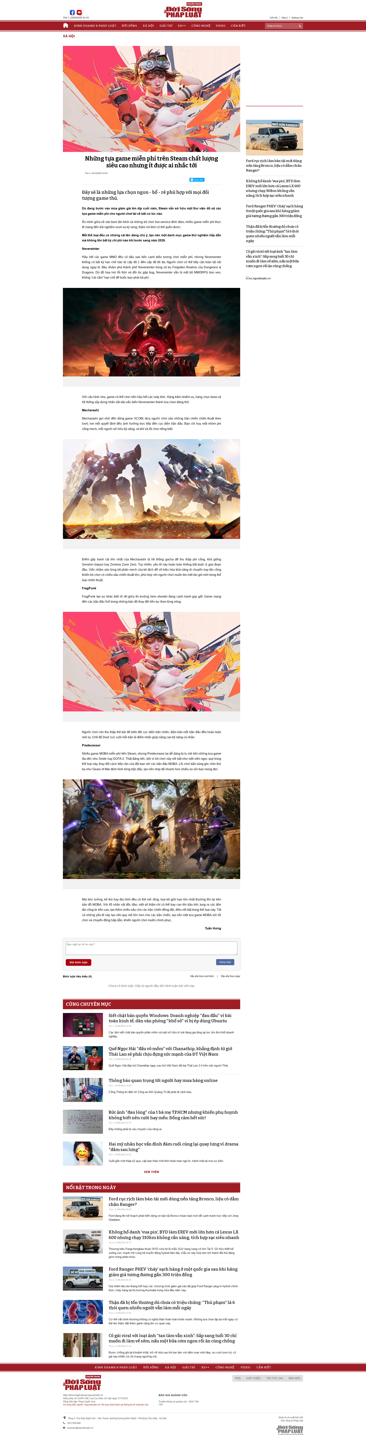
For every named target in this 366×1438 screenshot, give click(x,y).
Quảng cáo (297, 17)
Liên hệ (274, 17)
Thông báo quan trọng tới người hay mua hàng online (163, 1080)
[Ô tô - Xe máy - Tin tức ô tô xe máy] (258, 278)
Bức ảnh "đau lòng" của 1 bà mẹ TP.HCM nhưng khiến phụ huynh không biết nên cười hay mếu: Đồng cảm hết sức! (173, 1115)
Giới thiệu (253, 1378)
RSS (238, 1378)
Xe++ (182, 25)
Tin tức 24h (274, 1378)
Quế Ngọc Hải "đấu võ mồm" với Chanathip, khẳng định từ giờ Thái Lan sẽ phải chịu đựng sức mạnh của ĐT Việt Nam (170, 1051)
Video (221, 25)
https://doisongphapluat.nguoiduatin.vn (83, 1395)
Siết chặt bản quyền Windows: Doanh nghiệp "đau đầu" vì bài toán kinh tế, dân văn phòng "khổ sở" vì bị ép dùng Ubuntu (170, 1018)
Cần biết (238, 25)
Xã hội (148, 25)
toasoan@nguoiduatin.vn (80, 1428)
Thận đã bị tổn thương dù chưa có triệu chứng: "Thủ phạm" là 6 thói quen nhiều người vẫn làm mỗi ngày (172, 1305)
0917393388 (74, 1423)
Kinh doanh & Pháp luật (95, 25)
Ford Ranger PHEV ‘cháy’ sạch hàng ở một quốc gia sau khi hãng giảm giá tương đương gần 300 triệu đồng (173, 1272)
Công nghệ (200, 25)
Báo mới (294, 1378)
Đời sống (129, 25)
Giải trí (166, 25)
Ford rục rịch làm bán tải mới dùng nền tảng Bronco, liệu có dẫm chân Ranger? (274, 166)
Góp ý (284, 17)
